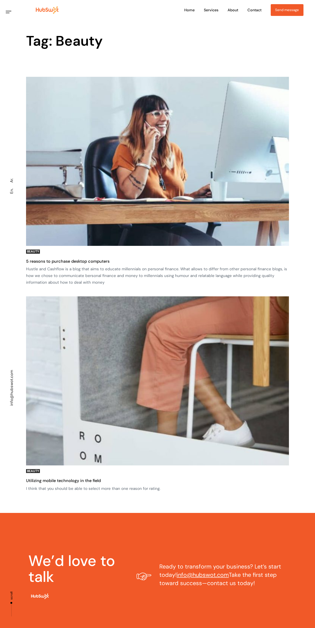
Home (189, 10)
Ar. (11, 180)
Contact (254, 10)
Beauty (33, 251)
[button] (8, 12)
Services (211, 10)
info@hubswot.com (11, 388)
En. (11, 191)
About (233, 10)
